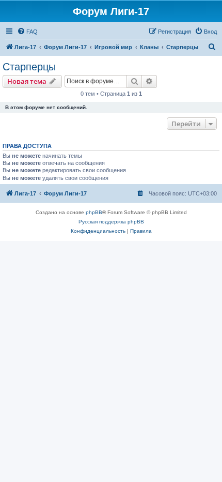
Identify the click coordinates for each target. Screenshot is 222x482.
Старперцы (29, 66)
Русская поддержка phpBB (111, 221)
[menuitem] (27, 31)
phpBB (94, 212)
